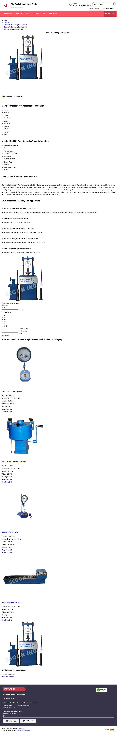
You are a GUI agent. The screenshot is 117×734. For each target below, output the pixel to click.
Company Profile (22, 13)
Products (6, 23)
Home (5, 20)
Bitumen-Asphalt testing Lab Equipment (15, 25)
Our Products (39, 13)
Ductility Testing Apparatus (11, 603)
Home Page (8, 13)
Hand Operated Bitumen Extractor (14, 462)
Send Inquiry (111, 13)
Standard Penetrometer (10, 532)
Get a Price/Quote (7, 412)
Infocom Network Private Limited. (22, 730)
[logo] (5, 8)
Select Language (110, 8)
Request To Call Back (8, 677)
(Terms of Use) (20, 728)
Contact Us (53, 13)
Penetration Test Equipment (12, 391)
